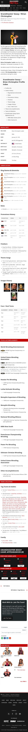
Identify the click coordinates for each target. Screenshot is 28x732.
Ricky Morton (9, 505)
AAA (11, 8)
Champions (3, 10)
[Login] (2, 638)
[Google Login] (10, 638)
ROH (14, 8)
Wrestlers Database (5, 5)
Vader (2, 667)
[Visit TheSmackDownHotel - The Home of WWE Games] (6, 721)
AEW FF (24, 700)
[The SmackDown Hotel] (14, 2)
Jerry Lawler (21, 526)
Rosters (15, 702)
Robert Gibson (14, 502)
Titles (25, 702)
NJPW (8, 8)
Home (3, 700)
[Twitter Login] (7, 638)
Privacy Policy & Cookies (17, 725)
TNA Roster (3, 8)
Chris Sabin (17, 499)
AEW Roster (19, 5)
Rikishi (9, 519)
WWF (5, 233)
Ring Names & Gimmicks (14, 93)
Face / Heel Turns (12, 106)
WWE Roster (13, 5)
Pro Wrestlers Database (8, 22)
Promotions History (13, 97)
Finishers (10, 99)
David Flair (13, 493)
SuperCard (4, 702)
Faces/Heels (15, 10)
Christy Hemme (17, 667)
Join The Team (7, 618)
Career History (9, 90)
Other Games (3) (12, 120)
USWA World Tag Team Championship (16, 367)
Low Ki (8, 502)
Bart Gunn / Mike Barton (8, 499)
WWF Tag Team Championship (14, 350)
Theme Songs (11, 102)
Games (10, 702)
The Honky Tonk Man (7, 542)
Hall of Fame (9, 10)
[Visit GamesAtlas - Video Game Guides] (20, 721)
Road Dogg (15, 505)
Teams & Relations (10, 111)
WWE (5, 225)
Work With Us (14, 727)
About (3, 725)
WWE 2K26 (12, 700)
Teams (24, 8)
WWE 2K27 (19, 700)
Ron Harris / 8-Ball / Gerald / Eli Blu (17, 507)
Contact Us (8, 725)
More (14, 705)
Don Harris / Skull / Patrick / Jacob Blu (11, 508)
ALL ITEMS (23, 681)
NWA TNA (6, 230)
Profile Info (8, 88)
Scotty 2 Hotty (11, 490)
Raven (3, 505)
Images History (12, 104)
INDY (5, 221)
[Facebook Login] (5, 638)
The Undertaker (17, 677)
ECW (21, 8)
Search (24, 725)
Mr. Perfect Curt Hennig (13, 504)
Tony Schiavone (23, 505)
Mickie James (21, 502)
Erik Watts (19, 493)
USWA (5, 235)
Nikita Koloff (22, 504)
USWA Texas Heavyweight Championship (16, 373)
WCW (17, 8)
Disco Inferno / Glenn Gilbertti (14, 500)
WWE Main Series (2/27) (14, 117)
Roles (9, 95)
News (7, 700)
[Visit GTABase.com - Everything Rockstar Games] (13, 721)
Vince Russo (5, 507)
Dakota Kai (16, 655)
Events (20, 702)
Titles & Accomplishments (12, 109)
